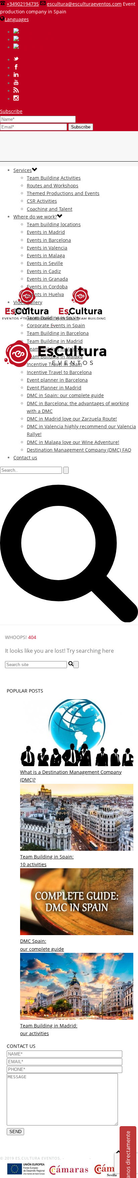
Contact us (25, 457)
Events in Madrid (46, 232)
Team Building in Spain (53, 317)
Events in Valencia (47, 248)
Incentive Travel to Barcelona (59, 372)
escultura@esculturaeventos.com (84, 4)
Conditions (77, 1158)
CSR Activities (42, 201)
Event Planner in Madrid (54, 387)
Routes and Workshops (52, 185)
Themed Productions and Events (63, 193)
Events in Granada (47, 279)
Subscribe (11, 111)
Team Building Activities (54, 178)
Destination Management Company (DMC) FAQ (79, 450)
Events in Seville (45, 263)
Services (22, 170)
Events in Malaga (46, 255)
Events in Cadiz (44, 271)
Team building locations (54, 224)
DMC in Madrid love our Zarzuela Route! (72, 419)
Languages (17, 19)
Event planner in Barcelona (57, 380)
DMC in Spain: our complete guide (65, 395)
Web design (104, 1158)
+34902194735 (23, 4)
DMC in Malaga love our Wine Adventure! (73, 442)
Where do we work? (35, 216)
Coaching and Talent (49, 209)
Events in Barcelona (49, 240)
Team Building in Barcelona (58, 333)
